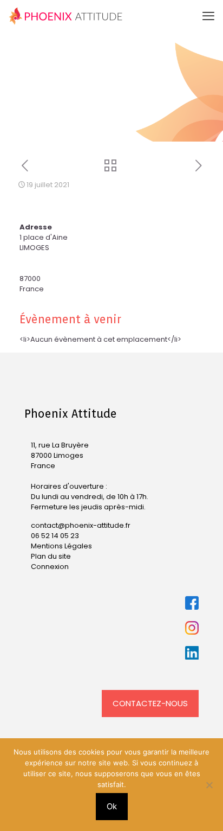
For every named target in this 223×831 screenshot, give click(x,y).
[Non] (209, 784)
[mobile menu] (208, 16)
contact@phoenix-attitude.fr (80, 525)
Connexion (50, 566)
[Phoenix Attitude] (65, 16)
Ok (112, 806)
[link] (192, 603)
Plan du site (51, 556)
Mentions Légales (61, 546)
